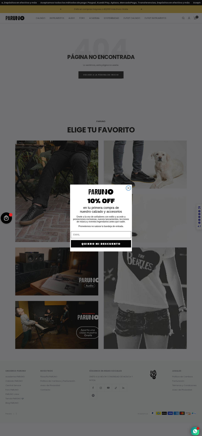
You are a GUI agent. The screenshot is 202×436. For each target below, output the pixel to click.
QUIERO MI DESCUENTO (101, 244)
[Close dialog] (128, 188)
